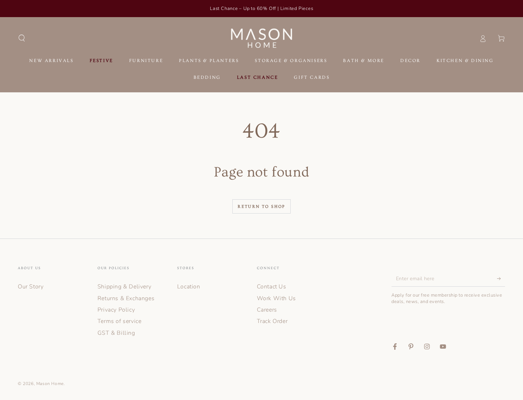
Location (188, 287)
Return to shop (261, 206)
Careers (267, 310)
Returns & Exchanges (125, 298)
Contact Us (271, 287)
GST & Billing (116, 333)
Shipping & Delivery (124, 287)
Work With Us (276, 298)
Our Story (30, 287)
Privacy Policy (116, 310)
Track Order (272, 321)
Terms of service (119, 321)
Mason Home (50, 383)
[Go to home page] (262, 38)
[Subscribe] (501, 278)
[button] (21, 38)
